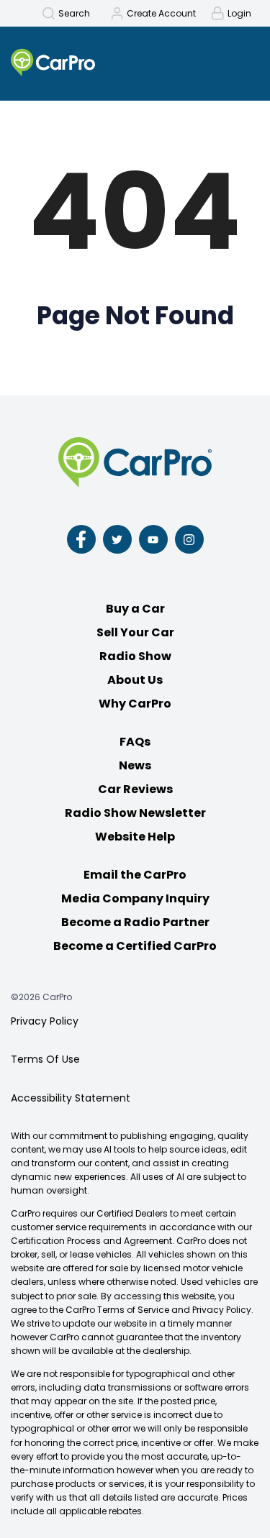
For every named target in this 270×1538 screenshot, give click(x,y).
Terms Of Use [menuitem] (45, 1059)
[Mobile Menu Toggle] (239, 62)
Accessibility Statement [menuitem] (70, 1098)
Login (239, 14)
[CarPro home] (83, 63)
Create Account (161, 14)
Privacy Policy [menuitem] (44, 1021)
